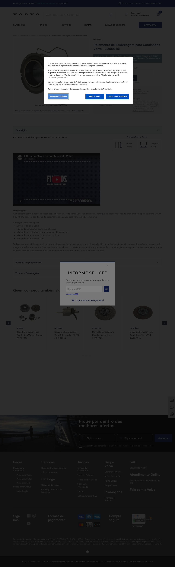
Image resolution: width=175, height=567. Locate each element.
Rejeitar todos (94, 96)
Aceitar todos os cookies (117, 96)
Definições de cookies (58, 96)
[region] (88, 80)
